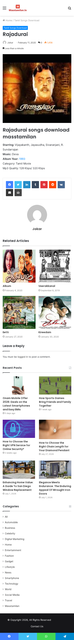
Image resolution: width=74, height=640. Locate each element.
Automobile (11, 522)
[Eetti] (19, 312)
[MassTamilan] (18, 8)
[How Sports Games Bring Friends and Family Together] (55, 385)
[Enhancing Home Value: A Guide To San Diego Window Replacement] (19, 470)
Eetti (6, 332)
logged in (23, 356)
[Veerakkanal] (54, 266)
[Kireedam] (54, 312)
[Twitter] (18, 184)
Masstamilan (12, 606)
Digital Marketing (14, 539)
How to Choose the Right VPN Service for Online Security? (16, 445)
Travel (8, 600)
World (8, 589)
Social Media (12, 594)
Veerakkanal (46, 286)
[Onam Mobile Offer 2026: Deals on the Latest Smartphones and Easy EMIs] (19, 385)
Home (8, 20)
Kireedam (44, 332)
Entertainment (13, 550)
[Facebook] (9, 184)
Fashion (9, 555)
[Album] (19, 266)
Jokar (37, 229)
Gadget (9, 561)
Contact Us (37, 626)
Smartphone (12, 578)
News (8, 572)
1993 (22, 159)
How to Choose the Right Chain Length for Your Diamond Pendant (54, 446)
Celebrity (10, 533)
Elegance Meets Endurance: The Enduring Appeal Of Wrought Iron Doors (55, 488)
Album (7, 286)
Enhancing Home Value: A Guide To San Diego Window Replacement (18, 486)
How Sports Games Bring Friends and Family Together (55, 401)
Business (10, 527)
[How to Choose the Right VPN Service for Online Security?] (19, 429)
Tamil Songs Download (26, 20)
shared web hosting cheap (62, 620)
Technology (11, 583)
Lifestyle (10, 566)
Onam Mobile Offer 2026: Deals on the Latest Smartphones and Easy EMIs (16, 403)
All (6, 516)
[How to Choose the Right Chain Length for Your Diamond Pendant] (55, 429)
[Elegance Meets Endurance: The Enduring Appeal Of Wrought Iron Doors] (55, 470)
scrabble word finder (56, 620)
